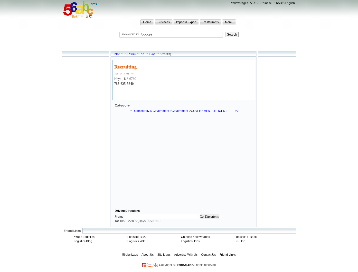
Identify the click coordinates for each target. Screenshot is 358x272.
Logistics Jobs (190, 241)
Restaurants (211, 22)
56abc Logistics (84, 237)
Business (164, 22)
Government (180, 111)
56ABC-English (284, 3)
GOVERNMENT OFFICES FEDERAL (215, 111)
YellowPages (239, 3)
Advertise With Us (186, 254)
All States (130, 54)
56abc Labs (130, 254)
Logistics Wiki (136, 241)
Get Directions (209, 216)
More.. (229, 22)
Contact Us (208, 254)
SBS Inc (240, 241)
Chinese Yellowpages (195, 237)
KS (142, 54)
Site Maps (163, 254)
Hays (152, 54)
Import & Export (186, 22)
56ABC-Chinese (261, 3)
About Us (147, 254)
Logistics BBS (136, 237)
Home (147, 22)
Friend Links (227, 254)
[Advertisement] (234, 77)
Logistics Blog (83, 241)
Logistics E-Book (246, 237)
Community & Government (152, 111)
